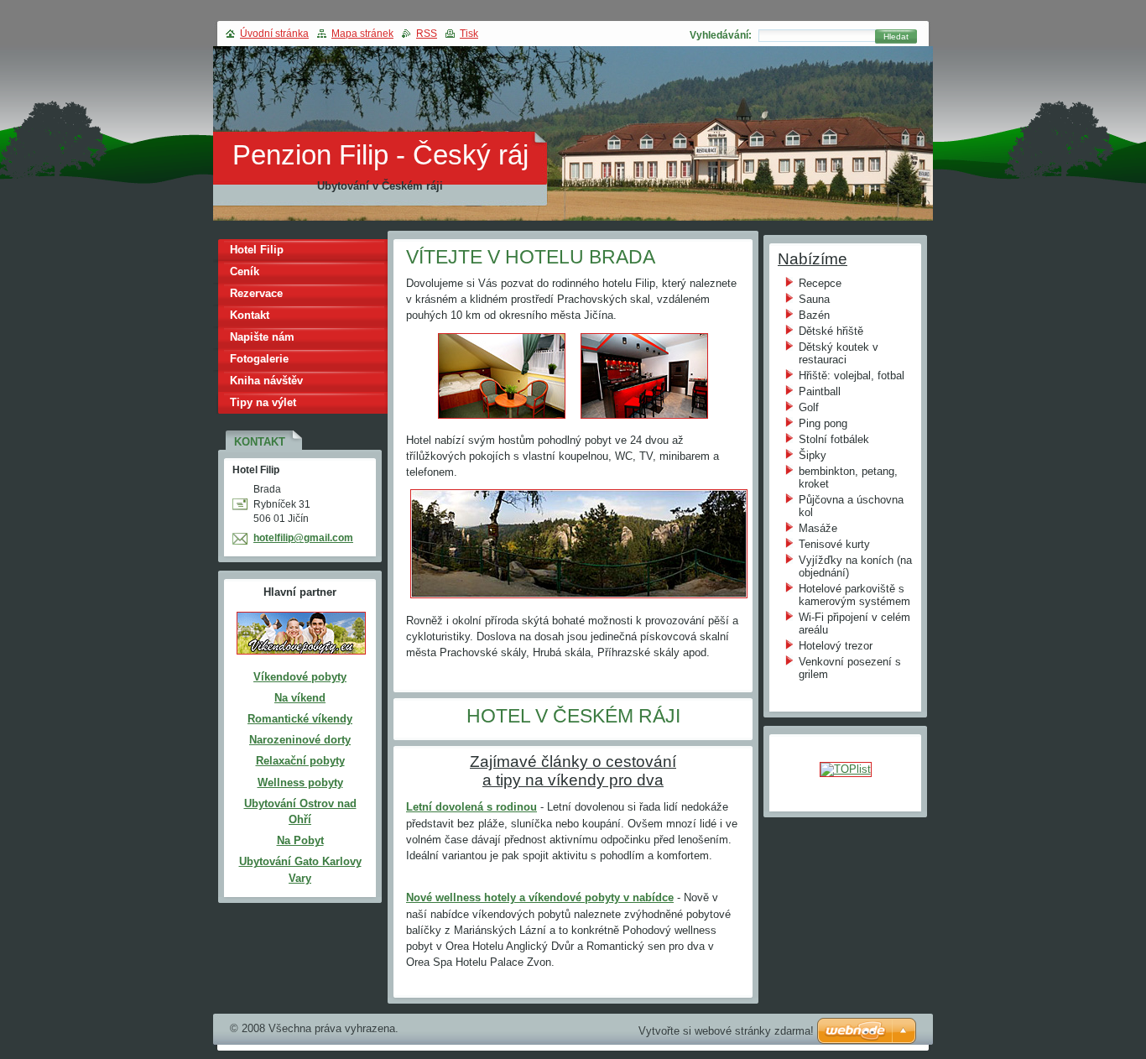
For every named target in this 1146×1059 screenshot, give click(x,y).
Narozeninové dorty (300, 739)
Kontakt (249, 315)
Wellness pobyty (300, 782)
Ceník (244, 271)
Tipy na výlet (263, 402)
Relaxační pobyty (300, 760)
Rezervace (256, 293)
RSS (426, 34)
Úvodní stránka (274, 34)
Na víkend (300, 697)
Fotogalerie (259, 358)
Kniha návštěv (266, 380)
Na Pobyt (300, 840)
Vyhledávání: (721, 35)
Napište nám (262, 337)
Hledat (896, 36)
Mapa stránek (362, 34)
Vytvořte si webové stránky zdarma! (726, 1031)
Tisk (469, 34)
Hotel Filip (257, 249)
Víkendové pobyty (299, 676)
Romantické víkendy (299, 718)
